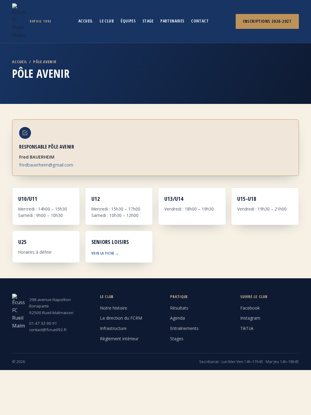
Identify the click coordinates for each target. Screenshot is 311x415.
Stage (148, 21)
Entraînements (184, 328)
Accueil (85, 21)
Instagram (250, 318)
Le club (107, 21)
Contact (200, 21)
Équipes (128, 21)
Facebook (250, 308)
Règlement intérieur (119, 338)
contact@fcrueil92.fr (48, 329)
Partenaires (172, 21)
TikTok (247, 328)
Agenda (177, 318)
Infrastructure (113, 328)
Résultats (179, 308)
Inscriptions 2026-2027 (267, 21)
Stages (176, 338)
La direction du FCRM (121, 318)
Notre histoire (113, 308)
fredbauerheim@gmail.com (46, 165)
